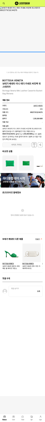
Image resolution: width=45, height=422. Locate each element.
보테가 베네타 (38, 106)
